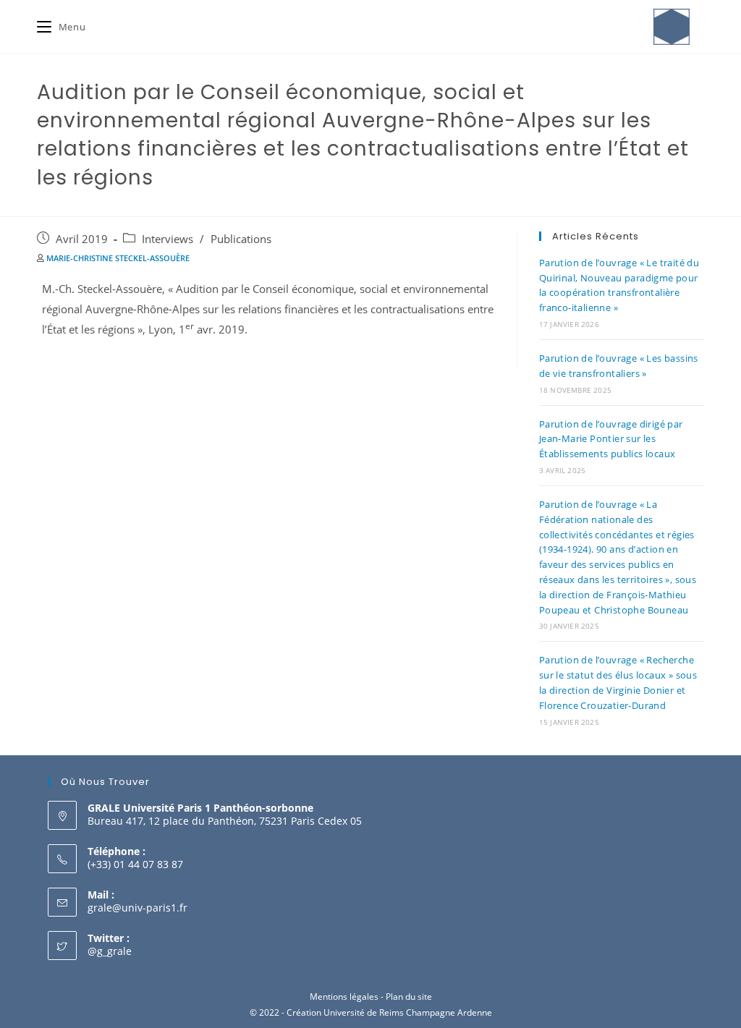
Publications (241, 239)
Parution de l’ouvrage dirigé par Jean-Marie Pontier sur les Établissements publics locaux (611, 439)
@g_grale (110, 951)
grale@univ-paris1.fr (137, 907)
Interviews (167, 239)
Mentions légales (344, 996)
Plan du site (409, 996)
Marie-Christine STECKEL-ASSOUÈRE (118, 257)
